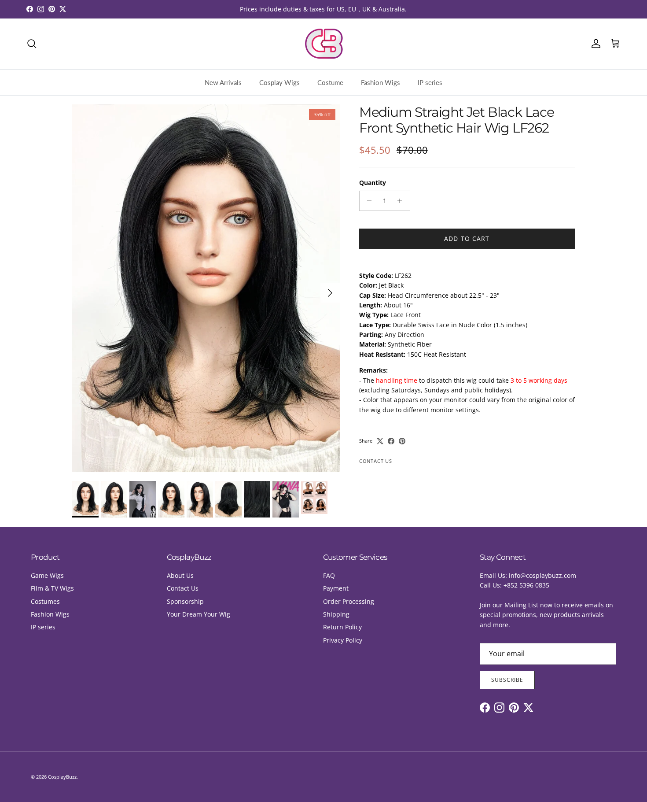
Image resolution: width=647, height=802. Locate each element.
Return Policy (342, 627)
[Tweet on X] (380, 441)
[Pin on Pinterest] (402, 441)
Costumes (45, 601)
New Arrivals (223, 82)
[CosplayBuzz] (323, 43)
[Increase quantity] (402, 201)
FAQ (329, 575)
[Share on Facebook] (391, 441)
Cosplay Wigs (279, 82)
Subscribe (507, 680)
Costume (330, 82)
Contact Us (375, 461)
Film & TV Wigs (52, 588)
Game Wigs (47, 575)
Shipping (336, 614)
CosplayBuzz (62, 776)
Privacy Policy (342, 640)
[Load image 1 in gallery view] (206, 288)
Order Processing (348, 601)
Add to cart (466, 238)
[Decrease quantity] (367, 201)
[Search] (31, 43)
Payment (336, 588)
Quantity (372, 182)
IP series (430, 82)
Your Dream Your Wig (198, 614)
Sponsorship (185, 601)
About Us (180, 575)
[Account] (594, 43)
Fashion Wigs (380, 82)
